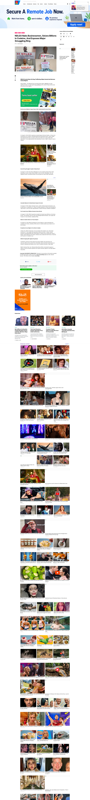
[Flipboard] (64, 37)
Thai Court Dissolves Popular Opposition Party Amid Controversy (36, 330)
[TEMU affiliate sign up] (22, 299)
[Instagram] (70, 4)
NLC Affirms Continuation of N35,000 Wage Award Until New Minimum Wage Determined (21, 331)
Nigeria (23, 32)
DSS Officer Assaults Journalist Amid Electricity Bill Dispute (68, 330)
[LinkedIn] (69, 37)
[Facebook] (67, 4)
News (19, 32)
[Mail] (74, 37)
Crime (16, 32)
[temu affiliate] (38, 97)
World (33, 327)
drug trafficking (38, 84)
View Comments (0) (38, 274)
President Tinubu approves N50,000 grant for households (52, 330)
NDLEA (46, 83)
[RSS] (66, 37)
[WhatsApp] (71, 37)
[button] (74, 1)
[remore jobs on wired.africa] (45, 16)
